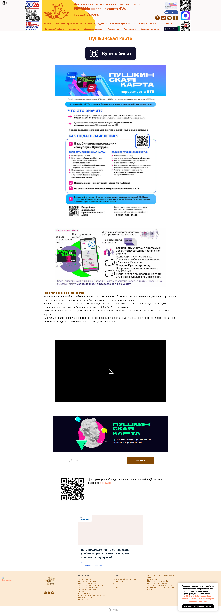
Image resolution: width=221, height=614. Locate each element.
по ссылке (105, 483)
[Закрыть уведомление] (216, 584)
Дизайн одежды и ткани (87, 589)
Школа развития (84, 593)
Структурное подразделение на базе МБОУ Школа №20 (92, 596)
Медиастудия (83, 599)
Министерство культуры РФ (157, 581)
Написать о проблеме (93, 565)
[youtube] (52, 592)
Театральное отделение (87, 579)
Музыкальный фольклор (87, 583)
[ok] (49, 592)
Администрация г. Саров (156, 579)
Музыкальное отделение (87, 581)
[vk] (45, 592)
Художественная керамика (88, 587)
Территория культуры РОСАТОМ (159, 585)
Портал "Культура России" (157, 583)
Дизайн (81, 591)
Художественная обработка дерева (91, 585)
